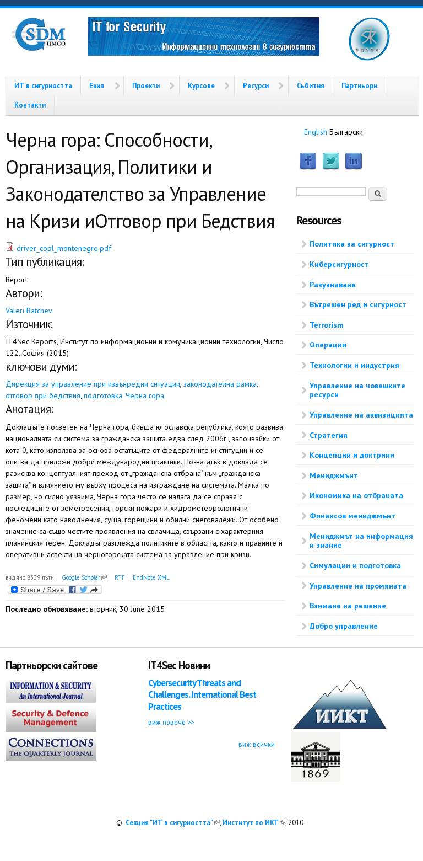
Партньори (359, 85)
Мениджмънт (334, 475)
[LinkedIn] (353, 168)
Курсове (201, 85)
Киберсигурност (339, 264)
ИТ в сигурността (43, 85)
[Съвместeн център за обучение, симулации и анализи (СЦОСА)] (369, 58)
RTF (120, 577)
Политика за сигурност (352, 244)
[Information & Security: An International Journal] (51, 700)
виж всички (256, 744)
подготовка (103, 395)
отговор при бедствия (43, 395)
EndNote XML (151, 577)
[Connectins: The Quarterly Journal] (51, 757)
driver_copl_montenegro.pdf (64, 248)
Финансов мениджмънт (352, 516)
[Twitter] (331, 168)
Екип (96, 85)
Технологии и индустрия (354, 365)
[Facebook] (308, 168)
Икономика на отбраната (356, 495)
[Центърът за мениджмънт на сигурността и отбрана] (38, 49)
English (315, 132)
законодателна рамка (220, 384)
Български (346, 132)
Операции (328, 345)
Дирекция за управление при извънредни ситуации (93, 384)
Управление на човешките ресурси (357, 390)
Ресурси (256, 85)
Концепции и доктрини (352, 455)
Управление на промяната (358, 586)
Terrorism (327, 325)
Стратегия (329, 435)
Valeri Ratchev (29, 310)
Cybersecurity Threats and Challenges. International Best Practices (202, 695)
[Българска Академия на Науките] (315, 778)
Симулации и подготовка (355, 565)
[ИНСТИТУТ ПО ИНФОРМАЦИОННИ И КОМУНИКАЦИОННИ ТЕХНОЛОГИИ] (339, 726)
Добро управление (344, 626)
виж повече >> (171, 722)
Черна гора (145, 395)
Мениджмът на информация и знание (361, 540)
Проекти (146, 85)
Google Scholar (84, 577)
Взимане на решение (348, 606)
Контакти (30, 104)
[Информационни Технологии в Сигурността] (203, 38)
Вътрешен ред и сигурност (358, 304)
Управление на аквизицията (361, 415)
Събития (310, 85)
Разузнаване (333, 285)
